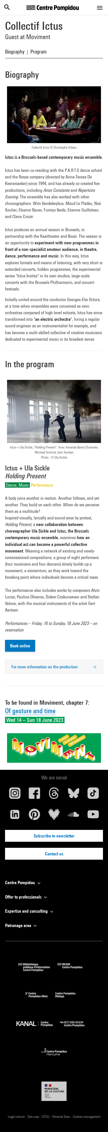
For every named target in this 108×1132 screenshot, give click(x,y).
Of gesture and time (30, 711)
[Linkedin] (15, 816)
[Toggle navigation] (99, 8)
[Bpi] (37, 969)
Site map (34, 1117)
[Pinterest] (34, 816)
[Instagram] (15, 795)
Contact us (54, 853)
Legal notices (16, 1117)
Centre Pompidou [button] (20, 882)
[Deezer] (54, 816)
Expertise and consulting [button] (27, 911)
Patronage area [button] (18, 925)
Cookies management (86, 1117)
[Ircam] (73, 969)
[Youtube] (93, 816)
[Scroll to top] (96, 1120)
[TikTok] (93, 795)
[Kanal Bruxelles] (38, 1027)
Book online (20, 645)
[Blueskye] (73, 795)
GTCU (46, 1117)
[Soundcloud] (73, 816)
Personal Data (61, 1117)
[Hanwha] (54, 1056)
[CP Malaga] (69, 998)
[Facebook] (34, 795)
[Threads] (54, 795)
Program (38, 51)
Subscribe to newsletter (54, 835)
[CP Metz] (40, 998)
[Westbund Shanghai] (76, 1027)
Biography (14, 51)
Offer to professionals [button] (23, 897)
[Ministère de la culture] (54, 1091)
